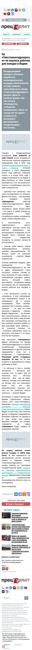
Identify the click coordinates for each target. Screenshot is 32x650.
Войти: (4, 566)
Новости (6, 34)
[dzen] (8, 13)
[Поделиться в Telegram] (20, 494)
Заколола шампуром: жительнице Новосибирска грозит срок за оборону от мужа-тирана (20, 517)
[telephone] (5, 10)
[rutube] (16, 10)
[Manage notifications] (3, 646)
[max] (12, 13)
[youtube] (5, 13)
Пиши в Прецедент (16, 20)
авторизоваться (15, 562)
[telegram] (23, 10)
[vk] (12, 10)
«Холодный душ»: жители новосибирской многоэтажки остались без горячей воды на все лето (21, 529)
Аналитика (17, 34)
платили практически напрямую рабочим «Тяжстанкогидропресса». (16, 406)
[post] (8, 10)
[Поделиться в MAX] (28, 494)
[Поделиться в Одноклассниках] (24, 494)
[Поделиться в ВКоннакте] (16, 494)
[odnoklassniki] (19, 10)
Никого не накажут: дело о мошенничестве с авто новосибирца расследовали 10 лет (20, 539)
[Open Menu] (3, 20)
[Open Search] (28, 20)
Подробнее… (6, 648)
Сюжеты (27, 34)
